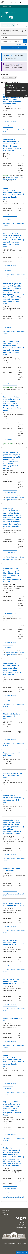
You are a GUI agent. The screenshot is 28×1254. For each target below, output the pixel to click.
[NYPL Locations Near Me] (15, 2)
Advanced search (22, 44)
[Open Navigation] (25, 2)
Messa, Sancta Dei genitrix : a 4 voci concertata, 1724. (10, 942)
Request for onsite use (10, 121)
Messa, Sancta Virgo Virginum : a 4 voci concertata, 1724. (11, 981)
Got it (25, 95)
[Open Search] (20, 2)
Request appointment (10, 383)
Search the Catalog (8, 25)
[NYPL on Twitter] (17, 1218)
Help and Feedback (22, 1252)
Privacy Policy (22, 1225)
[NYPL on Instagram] (21, 1218)
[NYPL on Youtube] (24, 1218)
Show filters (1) (15, 47)
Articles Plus (10, 55)
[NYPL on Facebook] (14, 1218)
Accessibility (23, 1222)
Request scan (8, 125)
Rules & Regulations (21, 1227)
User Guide (16, 64)
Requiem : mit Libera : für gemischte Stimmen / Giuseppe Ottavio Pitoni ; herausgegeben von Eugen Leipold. (12, 99)
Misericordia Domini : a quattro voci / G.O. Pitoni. (11, 716)
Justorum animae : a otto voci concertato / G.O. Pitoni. (12, 775)
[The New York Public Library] (2, 2)
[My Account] (11, 2)
